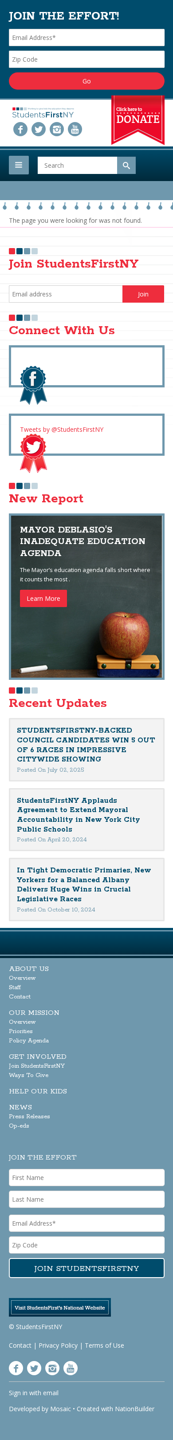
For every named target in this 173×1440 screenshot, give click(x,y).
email (51, 1393)
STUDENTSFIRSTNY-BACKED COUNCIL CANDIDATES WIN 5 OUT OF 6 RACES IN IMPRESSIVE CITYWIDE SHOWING (86, 745)
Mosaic (60, 1408)
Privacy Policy (58, 1345)
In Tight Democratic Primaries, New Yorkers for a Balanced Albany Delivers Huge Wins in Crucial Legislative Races (84, 885)
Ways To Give (28, 1075)
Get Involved (38, 1056)
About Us (29, 969)
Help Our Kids (38, 1091)
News (20, 1107)
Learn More (43, 598)
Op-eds (19, 1126)
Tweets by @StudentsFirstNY (61, 429)
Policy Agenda (29, 1041)
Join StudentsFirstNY (37, 1066)
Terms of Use (104, 1345)
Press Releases (29, 1116)
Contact (20, 997)
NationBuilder (134, 1408)
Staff (15, 987)
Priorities (21, 1031)
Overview (22, 978)
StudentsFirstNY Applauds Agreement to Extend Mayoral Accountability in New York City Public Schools (78, 815)
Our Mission (34, 1013)
